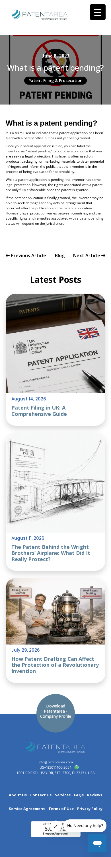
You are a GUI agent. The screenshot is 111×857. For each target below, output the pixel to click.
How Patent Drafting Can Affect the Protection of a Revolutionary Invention (55, 664)
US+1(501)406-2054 (55, 767)
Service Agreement (27, 809)
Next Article (87, 256)
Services (63, 795)
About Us (18, 795)
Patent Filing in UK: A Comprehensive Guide (39, 410)
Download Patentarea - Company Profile (55, 711)
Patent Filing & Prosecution (55, 80)
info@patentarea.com (55, 762)
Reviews (94, 795)
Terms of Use (61, 809)
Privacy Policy (89, 809)
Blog (60, 256)
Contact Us (41, 795)
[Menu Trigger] (98, 12)
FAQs (79, 795)
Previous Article (28, 256)
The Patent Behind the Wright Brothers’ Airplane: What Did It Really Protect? (50, 553)
